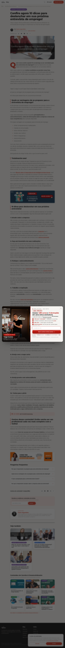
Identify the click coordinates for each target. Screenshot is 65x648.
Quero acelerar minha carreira (45, 331)
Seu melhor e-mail (36, 325)
